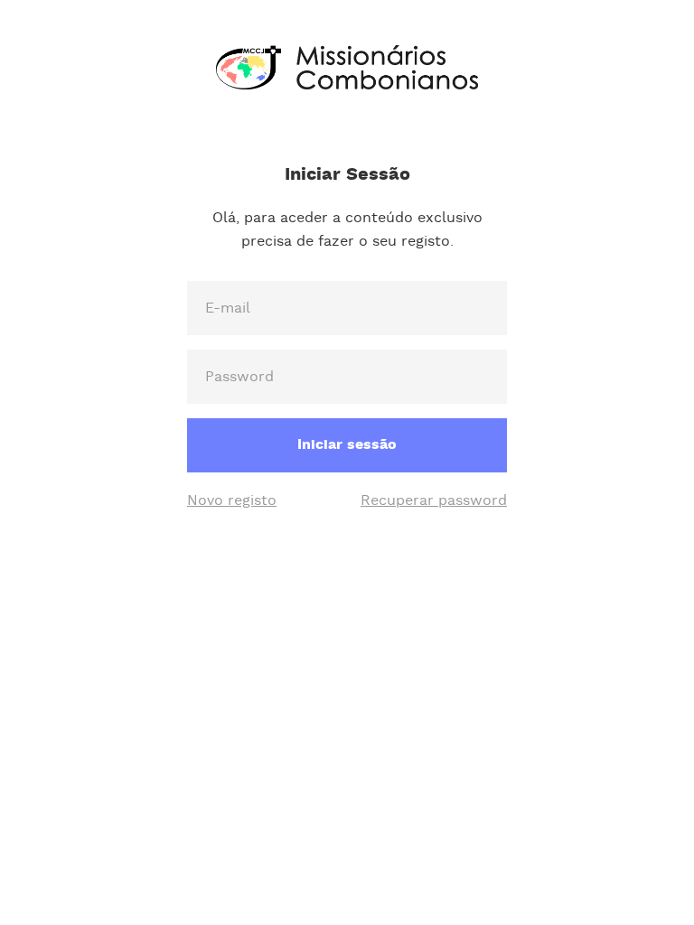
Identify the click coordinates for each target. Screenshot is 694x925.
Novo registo (232, 500)
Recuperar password (434, 500)
